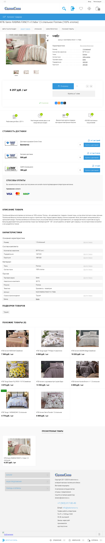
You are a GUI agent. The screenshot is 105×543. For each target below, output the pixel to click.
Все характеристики (86, 46)
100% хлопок (86, 57)
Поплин (85, 54)
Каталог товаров (14, 17)
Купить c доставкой (92, 145)
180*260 (85, 64)
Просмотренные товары (52, 431)
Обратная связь (11, 540)
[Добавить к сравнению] (47, 40)
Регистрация (97, 1)
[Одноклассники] (59, 103)
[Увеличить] (26, 49)
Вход (89, 1)
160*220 (85, 62)
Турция (6, 312)
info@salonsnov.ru (70, 508)
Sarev (84, 59)
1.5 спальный (87, 49)
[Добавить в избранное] (47, 36)
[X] (64, 103)
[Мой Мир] (62, 103)
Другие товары (87, 242)
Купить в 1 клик (74, 94)
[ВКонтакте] (56, 103)
